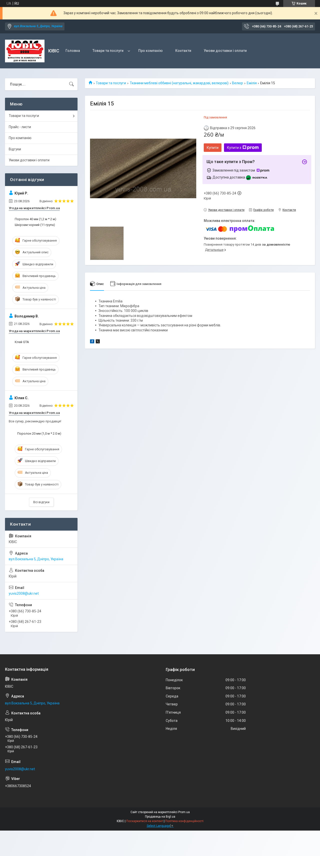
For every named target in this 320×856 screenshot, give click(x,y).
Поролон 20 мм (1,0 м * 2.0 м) (39, 433)
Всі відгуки (41, 502)
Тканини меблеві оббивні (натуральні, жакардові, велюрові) (179, 83)
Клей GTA (22, 342)
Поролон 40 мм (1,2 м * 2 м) (35, 219)
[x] (98, 342)
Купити (212, 148)
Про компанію (150, 51)
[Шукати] (72, 84)
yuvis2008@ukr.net (24, 593)
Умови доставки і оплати (225, 51)
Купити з (234, 148)
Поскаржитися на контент (144, 821)
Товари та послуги (108, 51)
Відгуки (15, 149)
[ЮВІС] (24, 51)
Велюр (237, 83)
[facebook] (92, 342)
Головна (73, 51)
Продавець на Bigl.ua (160, 816)
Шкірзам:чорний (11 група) (35, 225)
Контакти (183, 51)
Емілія (252, 83)
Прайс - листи (20, 127)
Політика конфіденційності (184, 821)
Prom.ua (184, 812)
